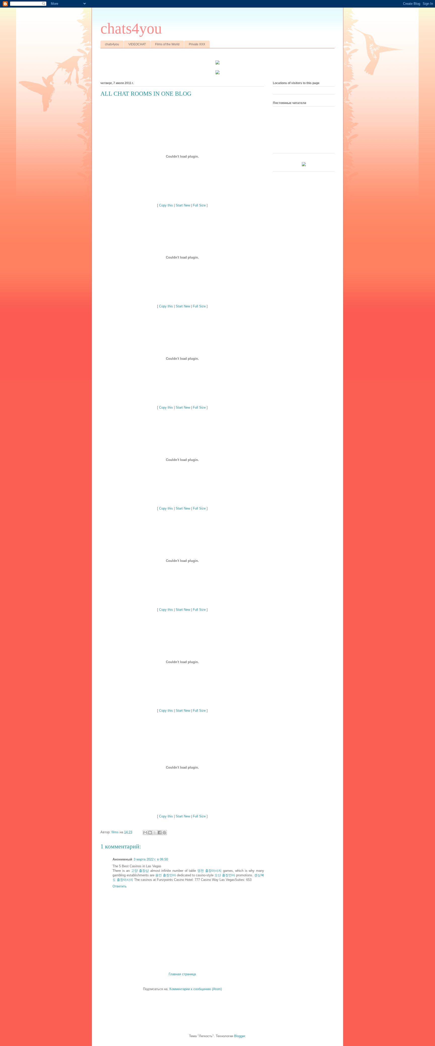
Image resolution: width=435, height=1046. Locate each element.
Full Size (199, 205)
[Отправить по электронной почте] (145, 832)
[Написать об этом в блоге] (150, 832)
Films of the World (167, 44)
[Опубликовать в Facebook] (159, 832)
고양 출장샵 (140, 871)
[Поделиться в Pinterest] (164, 832)
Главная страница (182, 974)
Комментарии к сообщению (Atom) (195, 989)
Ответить (120, 886)
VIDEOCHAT (137, 44)
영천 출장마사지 (209, 871)
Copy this (166, 205)
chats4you (131, 28)
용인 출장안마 (165, 875)
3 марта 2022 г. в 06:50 (151, 859)
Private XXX (197, 44)
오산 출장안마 (224, 875)
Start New (183, 205)
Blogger (239, 1036)
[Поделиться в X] (154, 832)
